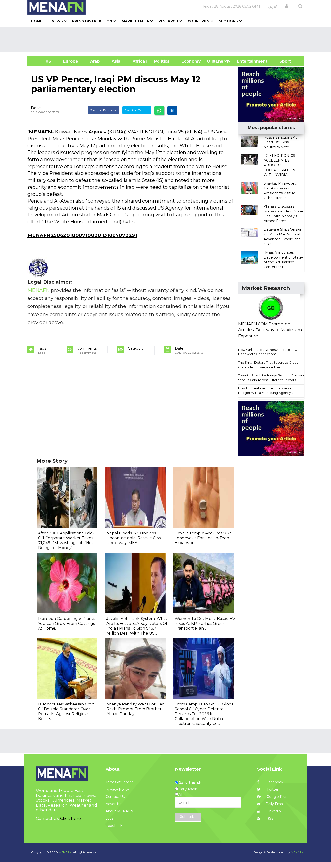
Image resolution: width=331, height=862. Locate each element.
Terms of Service (120, 782)
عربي (273, 6)
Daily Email (275, 804)
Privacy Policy (117, 789)
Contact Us (115, 796)
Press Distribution (92, 21)
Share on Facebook (103, 110)
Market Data (135, 21)
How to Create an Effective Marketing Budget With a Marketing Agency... (268, 390)
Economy (191, 61)
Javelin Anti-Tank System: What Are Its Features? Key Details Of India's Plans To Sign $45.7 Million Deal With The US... (136, 625)
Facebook (274, 782)
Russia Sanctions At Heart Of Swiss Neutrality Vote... (280, 142)
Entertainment (244, 61)
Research (168, 21)
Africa (138, 61)
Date (36, 107)
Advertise (114, 804)
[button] (286, 6)
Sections (228, 21)
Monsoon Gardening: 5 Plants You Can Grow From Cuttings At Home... (66, 623)
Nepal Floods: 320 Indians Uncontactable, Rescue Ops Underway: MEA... (133, 538)
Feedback (114, 825)
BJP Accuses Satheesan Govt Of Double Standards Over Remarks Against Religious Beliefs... (66, 711)
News (57, 21)
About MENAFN (119, 811)
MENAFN (40, 132)
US (42, 61)
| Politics (160, 61)
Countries (198, 21)
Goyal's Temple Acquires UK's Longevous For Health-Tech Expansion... (203, 538)
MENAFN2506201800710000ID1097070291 (82, 235)
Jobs (109, 818)
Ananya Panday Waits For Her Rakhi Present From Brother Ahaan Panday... (135, 709)
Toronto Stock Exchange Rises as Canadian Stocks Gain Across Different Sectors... (272, 377)
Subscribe (188, 817)
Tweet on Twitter (137, 110)
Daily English (190, 782)
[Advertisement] (167, 39)
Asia (116, 61)
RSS (270, 818)
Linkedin (273, 811)
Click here (70, 818)
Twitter (272, 789)
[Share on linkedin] (172, 110)
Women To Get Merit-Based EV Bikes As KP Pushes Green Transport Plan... (205, 623)
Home (36, 21)
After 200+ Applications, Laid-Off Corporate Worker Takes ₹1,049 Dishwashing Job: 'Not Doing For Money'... (66, 540)
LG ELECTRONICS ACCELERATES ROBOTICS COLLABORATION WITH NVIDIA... (279, 165)
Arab (95, 61)
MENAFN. (65, 852)
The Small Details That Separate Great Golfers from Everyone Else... (268, 364)
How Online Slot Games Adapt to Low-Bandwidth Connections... (268, 352)
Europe (70, 61)
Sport (282, 61)
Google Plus (276, 796)
